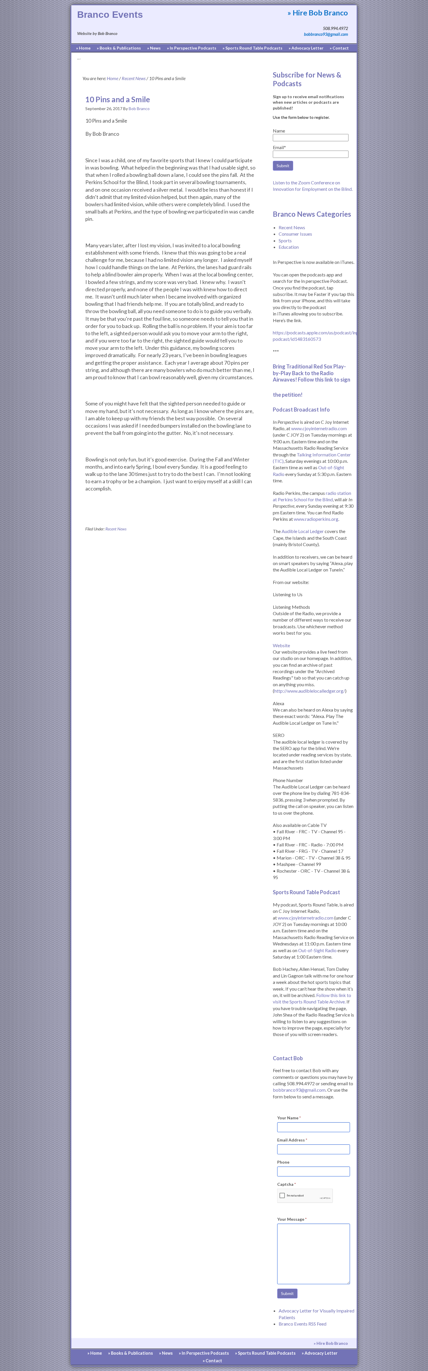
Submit (287, 1293)
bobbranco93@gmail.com (326, 34)
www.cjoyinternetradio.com (319, 428)
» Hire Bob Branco (317, 12)
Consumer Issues (295, 234)
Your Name (289, 1117)
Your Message (292, 1219)
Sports (285, 240)
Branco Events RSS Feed (302, 1323)
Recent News (115, 528)
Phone (283, 1162)
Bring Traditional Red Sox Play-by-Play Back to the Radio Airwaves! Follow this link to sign (312, 373)
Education (289, 247)
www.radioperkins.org (316, 519)
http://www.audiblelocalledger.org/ (309, 691)
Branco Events (110, 14)
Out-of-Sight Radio (317, 950)
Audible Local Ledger (303, 531)
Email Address (292, 1139)
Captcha (286, 1184)
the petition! (288, 394)
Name (279, 130)
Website (281, 645)
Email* (279, 147)
